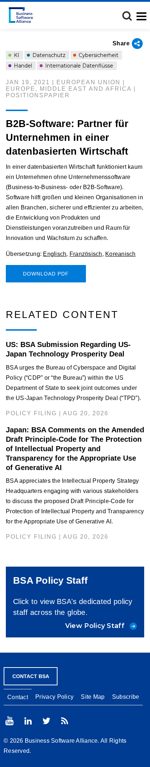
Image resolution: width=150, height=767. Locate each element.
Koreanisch (120, 254)
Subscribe (125, 697)
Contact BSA (30, 676)
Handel (22, 65)
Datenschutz (48, 55)
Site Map (92, 697)
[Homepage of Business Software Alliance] (21, 15)
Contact (17, 697)
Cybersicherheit (97, 55)
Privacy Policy (54, 697)
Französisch (86, 254)
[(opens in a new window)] (9, 721)
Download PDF (46, 274)
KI (15, 55)
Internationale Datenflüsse (78, 65)
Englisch (54, 254)
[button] (127, 16)
